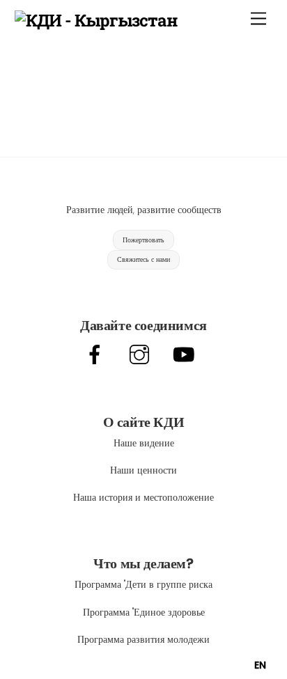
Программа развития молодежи (143, 639)
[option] (260, 665)
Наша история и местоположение (143, 497)
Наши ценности (143, 470)
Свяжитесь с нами (143, 259)
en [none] (260, 665)
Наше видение (144, 443)
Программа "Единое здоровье (144, 612)
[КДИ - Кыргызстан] (96, 20)
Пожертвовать (143, 240)
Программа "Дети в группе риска (143, 584)
